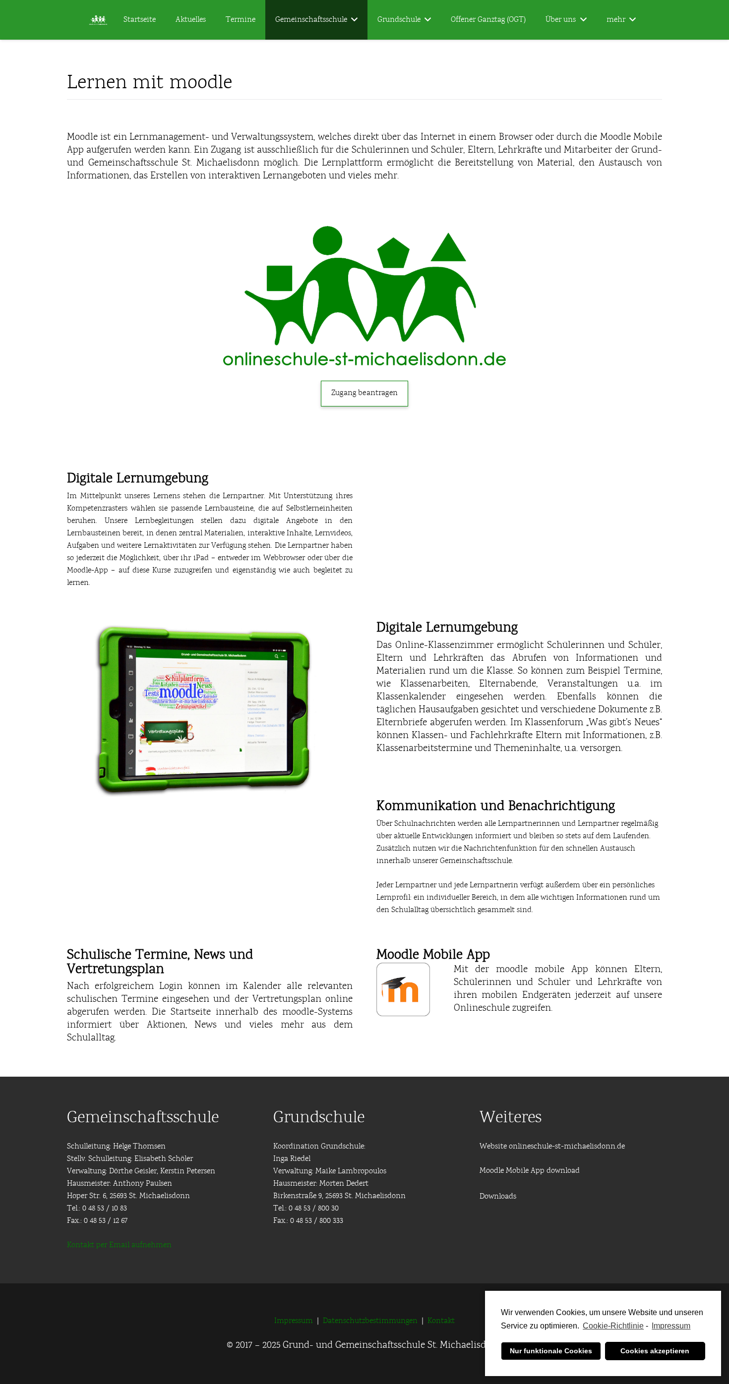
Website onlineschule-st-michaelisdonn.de (552, 1147)
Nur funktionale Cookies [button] (551, 1351)
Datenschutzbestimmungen (370, 1321)
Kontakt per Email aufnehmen (119, 1245)
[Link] (364, 297)
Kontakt (441, 1321)
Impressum (671, 1326)
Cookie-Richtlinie (613, 1326)
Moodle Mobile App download (530, 1171)
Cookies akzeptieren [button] (654, 1351)
